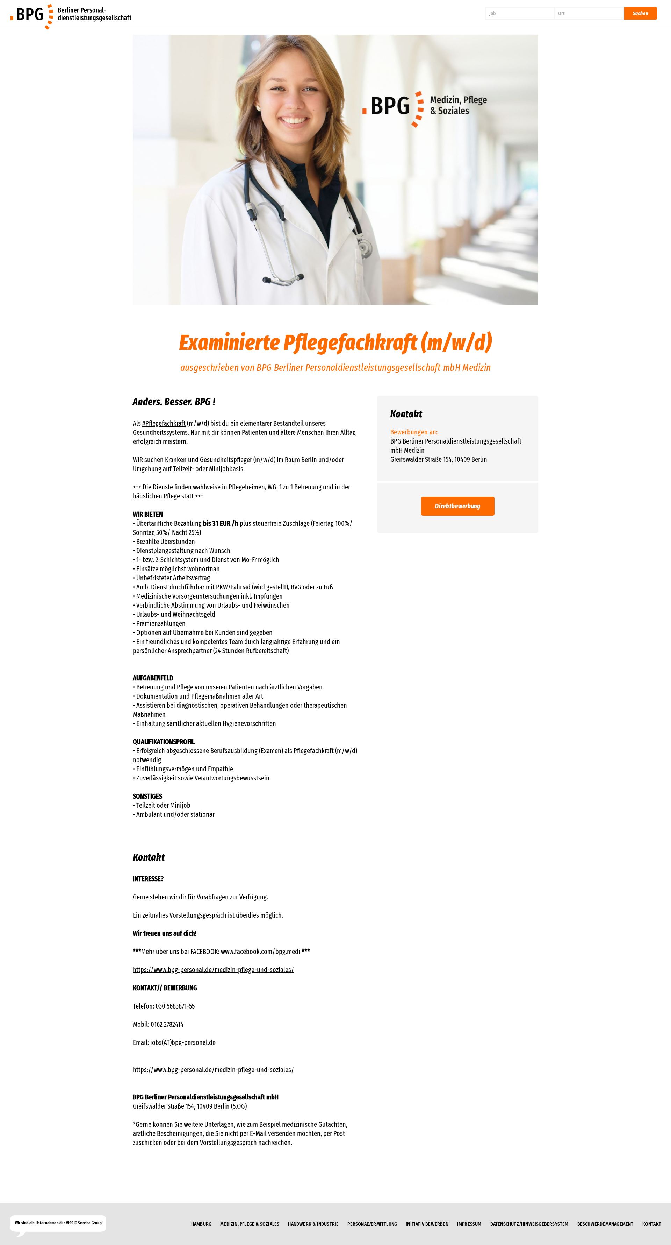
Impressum (469, 1224)
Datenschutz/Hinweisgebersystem (529, 1224)
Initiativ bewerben (427, 1224)
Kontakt (651, 1224)
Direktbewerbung (458, 506)
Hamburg (201, 1224)
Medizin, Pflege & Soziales (249, 1224)
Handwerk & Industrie (313, 1224)
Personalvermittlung (372, 1224)
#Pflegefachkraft (164, 423)
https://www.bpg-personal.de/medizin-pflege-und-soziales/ (213, 969)
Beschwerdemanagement (605, 1224)
